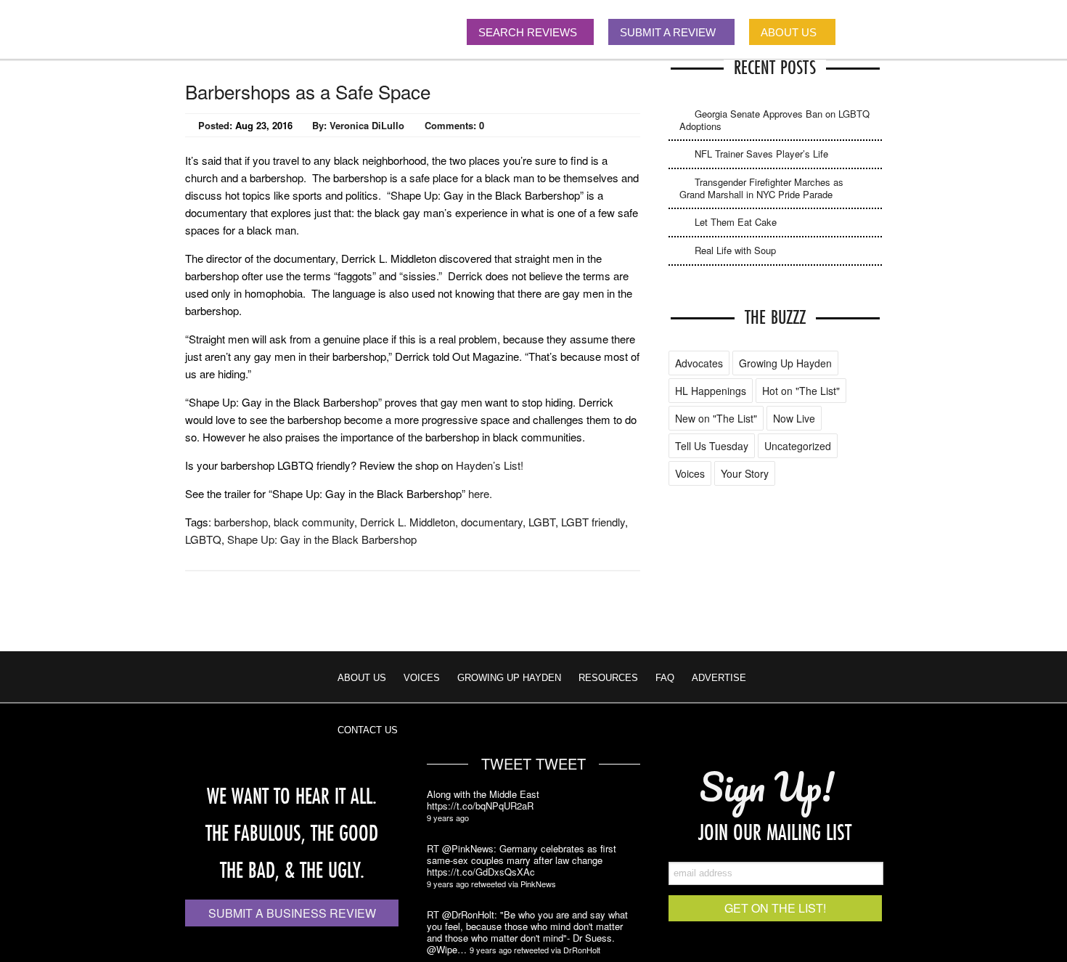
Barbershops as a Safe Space (307, 91)
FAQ (664, 677)
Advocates (699, 363)
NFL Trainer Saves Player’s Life (761, 153)
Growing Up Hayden (785, 363)
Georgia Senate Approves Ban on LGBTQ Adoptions (774, 120)
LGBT (541, 521)
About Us (362, 677)
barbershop (241, 521)
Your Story (745, 473)
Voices (690, 473)
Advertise (719, 677)
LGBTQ (203, 539)
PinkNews (538, 883)
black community (314, 521)
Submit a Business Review (292, 913)
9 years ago (448, 817)
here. (480, 493)
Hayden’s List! (489, 465)
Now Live (794, 418)
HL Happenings (710, 390)
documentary (492, 521)
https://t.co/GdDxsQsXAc (481, 872)
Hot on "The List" (801, 390)
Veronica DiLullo (367, 125)
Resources (608, 677)
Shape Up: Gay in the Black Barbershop (322, 539)
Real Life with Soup (735, 250)
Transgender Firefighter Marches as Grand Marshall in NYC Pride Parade (761, 188)
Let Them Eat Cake (736, 222)
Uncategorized (797, 446)
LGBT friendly (593, 521)
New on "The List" (716, 418)
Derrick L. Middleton (407, 521)
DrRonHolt (581, 949)
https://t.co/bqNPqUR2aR (480, 806)
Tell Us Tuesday (711, 446)
